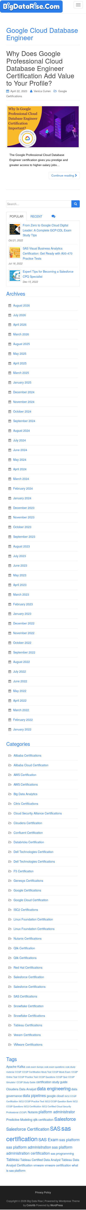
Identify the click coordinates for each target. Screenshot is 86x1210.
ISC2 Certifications (26, 909)
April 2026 (20, 324)
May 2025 (19, 353)
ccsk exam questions (54, 1066)
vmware (38, 1165)
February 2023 (23, 604)
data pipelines (34, 1095)
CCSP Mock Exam (61, 1071)
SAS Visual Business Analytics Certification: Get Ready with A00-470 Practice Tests (47, 253)
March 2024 (21, 479)
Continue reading (63, 175)
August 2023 (21, 546)
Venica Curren (42, 91)
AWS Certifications (26, 784)
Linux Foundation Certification (33, 919)
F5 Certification (24, 871)
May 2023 (19, 575)
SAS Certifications (25, 996)
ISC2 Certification (32, 1106)
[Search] (75, 203)
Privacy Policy (43, 1192)
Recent (36, 216)
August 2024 (21, 430)
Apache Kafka (15, 1066)
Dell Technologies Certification (33, 852)
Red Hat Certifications (28, 967)
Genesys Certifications (28, 880)
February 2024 (23, 488)
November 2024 (23, 402)
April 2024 (20, 469)
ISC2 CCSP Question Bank (58, 1101)
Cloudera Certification (28, 823)
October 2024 (22, 411)
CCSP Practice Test (28, 1077)
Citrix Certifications (26, 803)
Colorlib (31, 1205)
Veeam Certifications (27, 1035)
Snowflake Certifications (29, 1015)
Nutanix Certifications (28, 938)
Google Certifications (27, 890)
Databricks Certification (29, 842)
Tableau (12, 1159)
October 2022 (22, 642)
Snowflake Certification (29, 1006)
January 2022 (22, 729)
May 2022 (19, 691)
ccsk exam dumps (34, 1066)
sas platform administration (28, 1147)
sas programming (62, 1153)
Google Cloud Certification (31, 900)
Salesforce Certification (29, 977)
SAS (55, 1128)
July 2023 (19, 556)
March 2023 (21, 594)
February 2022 (23, 719)
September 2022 (24, 652)
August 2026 (21, 305)
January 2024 (22, 498)
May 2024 (19, 459)
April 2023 (20, 585)
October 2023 (22, 527)
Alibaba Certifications (27, 755)
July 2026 (19, 315)
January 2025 (22, 382)
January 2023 (22, 613)
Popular (16, 216)
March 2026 (21, 334)
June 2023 (20, 565)
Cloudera (12, 1089)
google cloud (55, 1095)
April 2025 (20, 363)
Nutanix (33, 1112)
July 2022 (19, 671)
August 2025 (21, 344)
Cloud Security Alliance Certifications (38, 813)
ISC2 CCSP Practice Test (31, 1101)
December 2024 (23, 392)
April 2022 (20, 700)
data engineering (54, 1088)
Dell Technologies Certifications (34, 861)
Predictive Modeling (19, 1119)
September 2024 (24, 421)
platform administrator (57, 1111)
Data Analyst (27, 1089)
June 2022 (20, 681)
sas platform (69, 1139)
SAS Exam (48, 1139)
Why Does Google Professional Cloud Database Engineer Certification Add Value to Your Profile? (40, 68)
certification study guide (51, 1082)
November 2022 (23, 633)
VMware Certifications (28, 1044)
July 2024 (19, 440)
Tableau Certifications (28, 1025)
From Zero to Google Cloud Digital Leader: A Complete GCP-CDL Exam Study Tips (47, 230)
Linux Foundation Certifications (34, 929)
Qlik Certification (24, 948)
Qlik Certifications (25, 958)
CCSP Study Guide (25, 1082)
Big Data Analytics (25, 794)
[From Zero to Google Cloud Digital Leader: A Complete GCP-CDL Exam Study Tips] (15, 229)
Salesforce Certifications (30, 986)
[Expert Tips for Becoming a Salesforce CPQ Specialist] (15, 275)
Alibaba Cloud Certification (31, 765)
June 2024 (20, 450)
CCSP (18, 1071)
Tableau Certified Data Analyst (40, 1159)
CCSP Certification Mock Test (36, 1071)
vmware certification (58, 1165)
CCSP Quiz (61, 1077)
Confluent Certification (28, 832)
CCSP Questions (47, 1077)
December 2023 (23, 508)
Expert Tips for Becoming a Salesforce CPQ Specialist (48, 274)
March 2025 (21, 373)
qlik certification (43, 1119)
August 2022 (21, 662)
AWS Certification (25, 775)
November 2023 (23, 517)
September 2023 (24, 536)
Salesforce (65, 1119)
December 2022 (23, 623)
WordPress (56, 1205)
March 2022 (21, 710)
